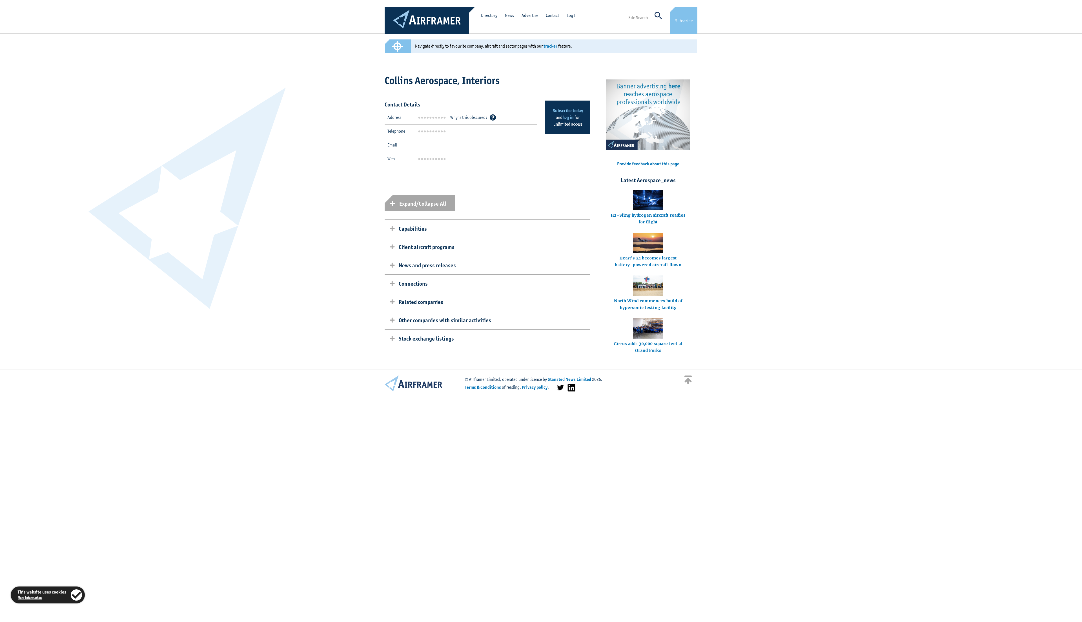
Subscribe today (568, 110)
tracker (550, 46)
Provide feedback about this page (648, 163)
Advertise (530, 15)
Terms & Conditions (483, 387)
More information (30, 598)
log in (568, 117)
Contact (552, 15)
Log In (572, 15)
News (509, 15)
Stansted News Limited (569, 379)
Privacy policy (534, 387)
